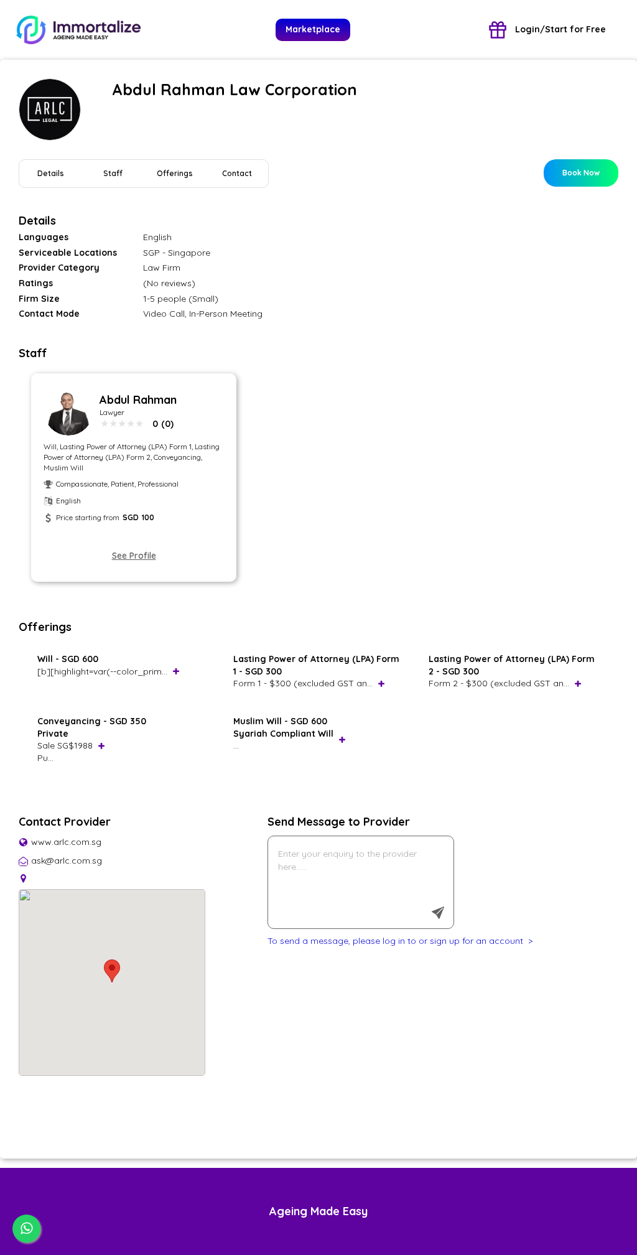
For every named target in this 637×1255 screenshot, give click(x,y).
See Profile (134, 555)
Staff (113, 173)
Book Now (581, 172)
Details (50, 173)
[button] (112, 970)
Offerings (175, 173)
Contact (237, 173)
